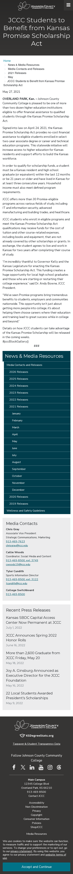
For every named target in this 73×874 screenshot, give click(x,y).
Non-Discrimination (36, 807)
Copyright (36, 815)
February (17, 420)
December (18, 490)
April (15, 434)
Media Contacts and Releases (24, 365)
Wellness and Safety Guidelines (26, 511)
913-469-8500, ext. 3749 (22, 560)
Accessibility (36, 803)
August (16, 462)
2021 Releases (18, 406)
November (18, 483)
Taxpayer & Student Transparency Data (36, 744)
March (15, 427)
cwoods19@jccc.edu (18, 564)
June (14, 448)
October (17, 476)
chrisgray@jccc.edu (17, 545)
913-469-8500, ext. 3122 (22, 579)
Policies (36, 823)
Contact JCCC (36, 796)
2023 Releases (18, 393)
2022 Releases (18, 400)
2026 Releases (18, 372)
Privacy (36, 811)
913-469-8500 (15, 594)
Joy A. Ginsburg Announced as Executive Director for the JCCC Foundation (33, 675)
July (14, 455)
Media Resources (36, 834)
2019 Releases (18, 504)
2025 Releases (18, 379)
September (19, 469)
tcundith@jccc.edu (16, 583)
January (16, 413)
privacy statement (21, 851)
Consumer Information (36, 819)
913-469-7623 (15, 541)
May (14, 441)
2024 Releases (18, 386)
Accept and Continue (37, 867)
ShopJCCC (37, 827)
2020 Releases (18, 497)
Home (7, 61)
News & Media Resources (34, 356)
